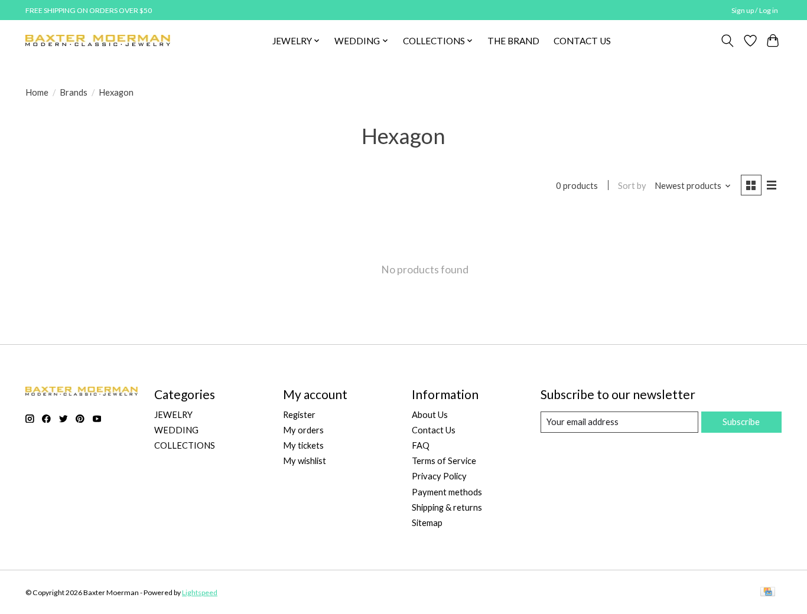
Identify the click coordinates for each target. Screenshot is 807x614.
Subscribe (741, 422)
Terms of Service (444, 461)
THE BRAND (513, 40)
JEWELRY (173, 415)
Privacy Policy (439, 476)
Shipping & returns (447, 507)
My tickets (303, 445)
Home (36, 92)
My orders (303, 430)
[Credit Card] (767, 592)
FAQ (420, 445)
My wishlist (304, 461)
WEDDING (176, 430)
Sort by (632, 186)
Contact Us (433, 430)
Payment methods (447, 492)
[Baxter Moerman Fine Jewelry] (97, 40)
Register (299, 415)
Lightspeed (199, 592)
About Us (430, 415)
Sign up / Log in (754, 10)
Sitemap (427, 523)
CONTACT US (582, 40)
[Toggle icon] (727, 40)
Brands (73, 92)
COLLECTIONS (184, 445)
